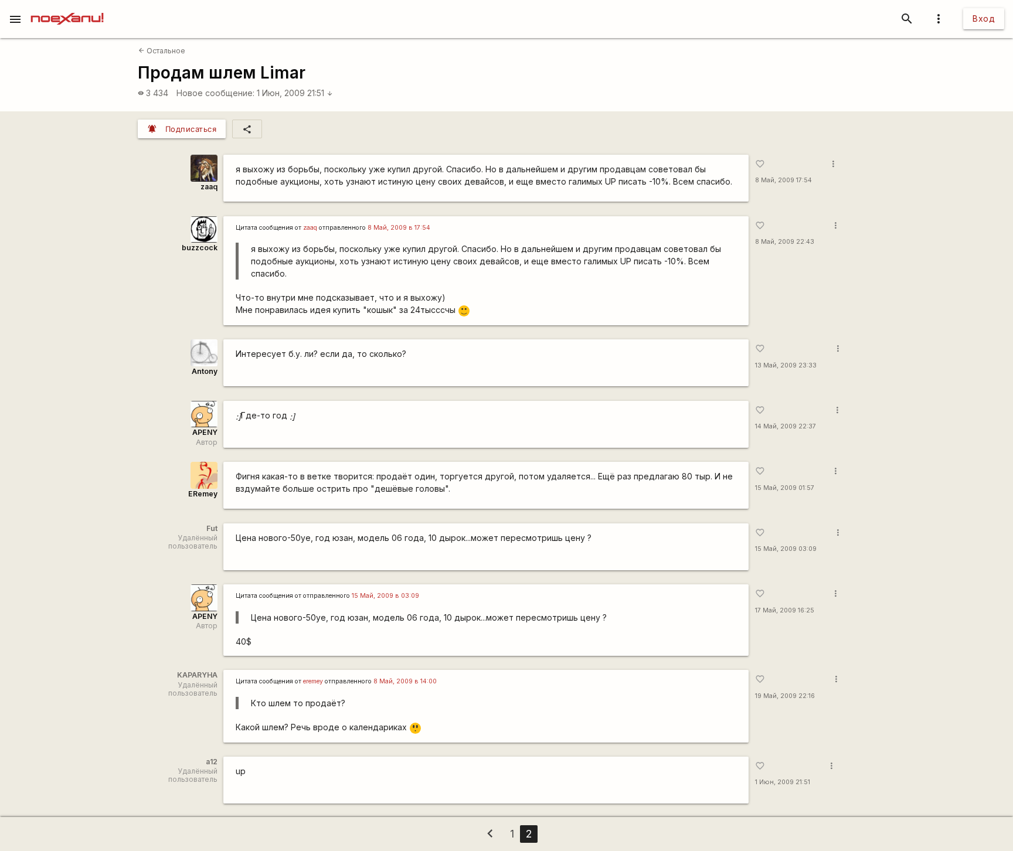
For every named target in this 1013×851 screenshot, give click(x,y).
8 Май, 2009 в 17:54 (399, 228)
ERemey (202, 493)
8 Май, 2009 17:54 (783, 180)
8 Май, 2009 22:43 (784, 242)
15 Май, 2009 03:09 (786, 549)
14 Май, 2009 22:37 (785, 426)
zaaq (208, 186)
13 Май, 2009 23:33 (786, 365)
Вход (984, 18)
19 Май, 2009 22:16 (785, 696)
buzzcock (199, 247)
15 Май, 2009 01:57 (784, 488)
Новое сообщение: (215, 93)
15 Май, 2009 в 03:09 (385, 596)
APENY (204, 432)
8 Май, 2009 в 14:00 (405, 681)
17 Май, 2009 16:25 (784, 610)
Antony (204, 371)
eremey (313, 681)
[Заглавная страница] (67, 8)
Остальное (162, 50)
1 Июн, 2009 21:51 (295, 93)
